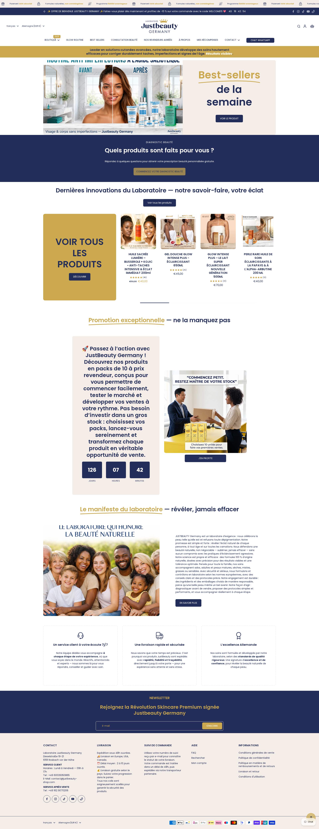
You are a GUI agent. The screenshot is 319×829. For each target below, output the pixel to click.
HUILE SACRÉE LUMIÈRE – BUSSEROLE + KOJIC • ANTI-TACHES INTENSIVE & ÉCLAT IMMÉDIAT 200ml (138, 263)
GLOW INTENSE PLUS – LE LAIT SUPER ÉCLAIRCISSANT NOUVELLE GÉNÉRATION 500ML (218, 265)
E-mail (106, 725)
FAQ (193, 752)
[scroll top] (311, 817)
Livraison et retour (249, 771)
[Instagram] (298, 11)
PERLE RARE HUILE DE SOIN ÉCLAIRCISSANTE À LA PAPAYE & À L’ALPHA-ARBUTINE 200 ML (258, 263)
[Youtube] (308, 11)
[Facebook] (293, 11)
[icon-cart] (312, 26)
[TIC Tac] (303, 11)
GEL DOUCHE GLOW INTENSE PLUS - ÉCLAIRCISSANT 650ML (178, 260)
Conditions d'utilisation (252, 776)
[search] (298, 26)
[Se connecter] (304, 26)
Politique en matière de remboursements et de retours (257, 765)
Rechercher (198, 758)
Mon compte (199, 763)
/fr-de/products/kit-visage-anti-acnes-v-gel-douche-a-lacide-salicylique (87, 61)
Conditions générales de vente (256, 752)
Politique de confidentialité (254, 758)
